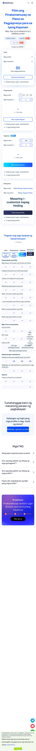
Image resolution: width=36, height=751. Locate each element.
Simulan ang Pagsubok (18, 77)
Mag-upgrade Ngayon (18, 119)
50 (27, 95)
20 (24, 95)
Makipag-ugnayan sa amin (18, 429)
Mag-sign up (18, 519)
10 (20, 95)
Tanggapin (18, 748)
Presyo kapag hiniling (18, 212)
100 (31, 95)
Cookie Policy (10, 745)
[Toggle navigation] (32, 3)
